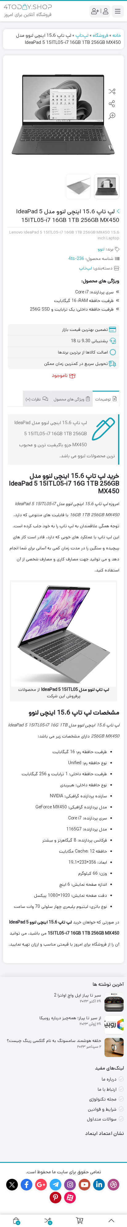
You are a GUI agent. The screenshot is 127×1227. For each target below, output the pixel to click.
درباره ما (109, 1079)
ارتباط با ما (107, 1089)
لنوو (101, 249)
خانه (117, 35)
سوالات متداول (102, 1119)
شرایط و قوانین (102, 1109)
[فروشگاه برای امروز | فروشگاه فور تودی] (27, 11)
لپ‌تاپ (82, 35)
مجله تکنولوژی (103, 1099)
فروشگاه (100, 35)
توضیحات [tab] (103, 400)
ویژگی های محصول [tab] (69, 400)
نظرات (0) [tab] (34, 400)
